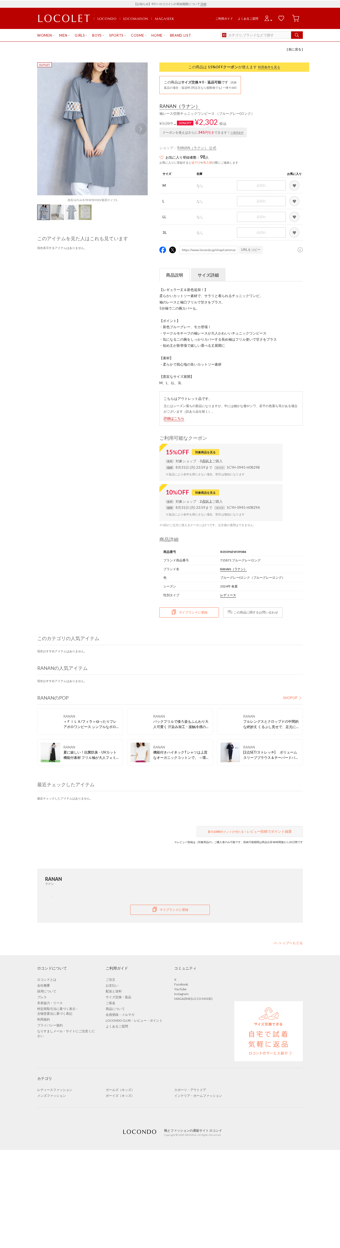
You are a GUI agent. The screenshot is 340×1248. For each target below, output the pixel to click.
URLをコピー (251, 250)
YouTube (180, 989)
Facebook (181, 984)
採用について (46, 991)
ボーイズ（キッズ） (120, 1096)
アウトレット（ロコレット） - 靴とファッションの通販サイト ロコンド (64, 18)
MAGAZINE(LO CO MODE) (193, 999)
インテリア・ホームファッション (198, 1096)
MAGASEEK (164, 18)
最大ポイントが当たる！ (250, 831)
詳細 (203, 4)
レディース (228, 595)
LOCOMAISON (135, 18)
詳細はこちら (174, 418)
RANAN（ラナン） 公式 (196, 148)
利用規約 (43, 1019)
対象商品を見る (205, 452)
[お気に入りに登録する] (294, 185)
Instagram (181, 994)
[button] (141, 129)
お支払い (112, 985)
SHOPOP (290, 698)
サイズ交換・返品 (118, 997)
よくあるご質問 (248, 18)
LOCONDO (107, 18)
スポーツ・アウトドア (190, 1090)
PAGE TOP (288, 943)
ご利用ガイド (224, 18)
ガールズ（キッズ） (120, 1090)
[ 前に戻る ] (295, 49)
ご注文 (110, 980)
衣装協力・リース (50, 1003)
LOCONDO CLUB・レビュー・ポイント (134, 1020)
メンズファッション (51, 1096)
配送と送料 (114, 991)
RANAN (179, 106)
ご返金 (110, 1003)
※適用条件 (237, 132)
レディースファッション (54, 1090)
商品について (115, 1009)
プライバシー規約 (50, 1025)
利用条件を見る (269, 67)
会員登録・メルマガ (120, 1015)
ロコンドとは (46, 980)
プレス (42, 997)
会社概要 (43, 985)
